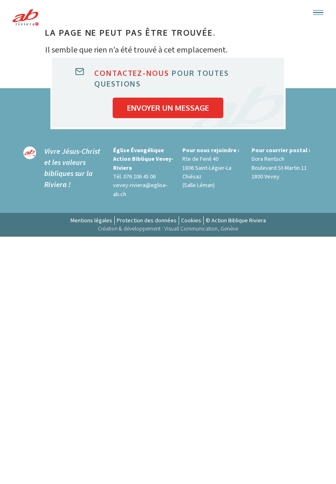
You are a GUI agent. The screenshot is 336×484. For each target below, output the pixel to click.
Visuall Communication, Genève (201, 229)
